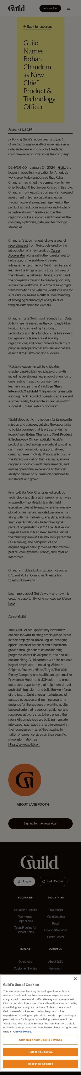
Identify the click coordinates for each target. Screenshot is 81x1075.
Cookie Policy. (22, 1032)
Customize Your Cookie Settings (40, 1040)
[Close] (75, 978)
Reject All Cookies (40, 1052)
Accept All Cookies (40, 1064)
